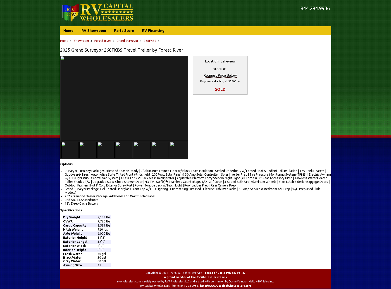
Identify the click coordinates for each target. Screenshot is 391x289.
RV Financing (153, 31)
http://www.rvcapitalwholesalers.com (225, 285)
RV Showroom (93, 31)
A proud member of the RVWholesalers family (195, 277)
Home (64, 41)
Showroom (81, 41)
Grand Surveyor (127, 41)
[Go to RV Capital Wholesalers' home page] (98, 21)
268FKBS (150, 41)
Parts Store (124, 31)
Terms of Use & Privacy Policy (225, 272)
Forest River (102, 41)
